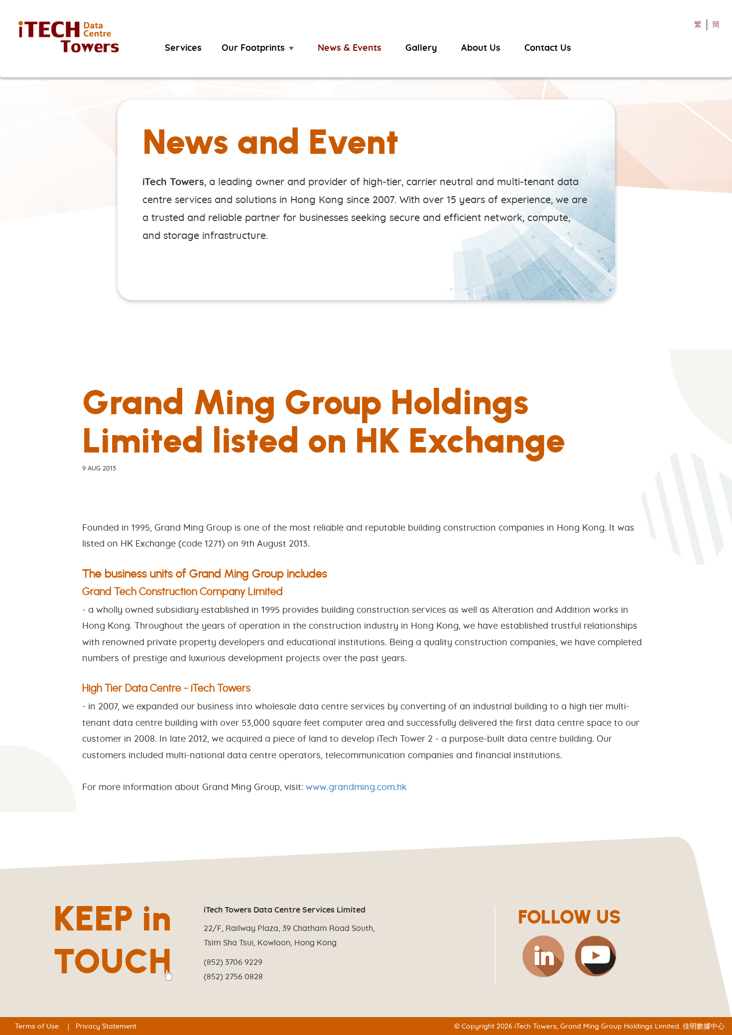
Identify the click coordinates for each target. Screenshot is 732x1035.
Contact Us (547, 48)
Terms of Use (37, 1026)
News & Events (349, 48)
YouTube (595, 956)
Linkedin (543, 956)
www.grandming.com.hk (356, 787)
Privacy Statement (106, 1026)
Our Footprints (253, 48)
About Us (480, 48)
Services (183, 48)
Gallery (421, 48)
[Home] (73, 37)
